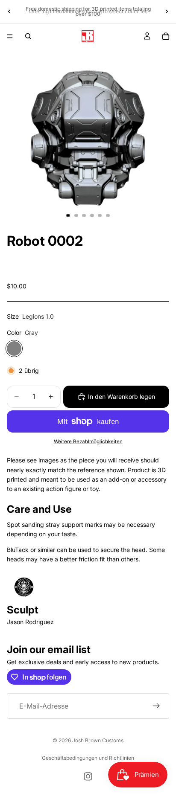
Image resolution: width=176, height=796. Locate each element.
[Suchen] (28, 36)
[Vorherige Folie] (9, 11)
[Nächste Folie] (166, 11)
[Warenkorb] (165, 36)
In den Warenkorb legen (121, 396)
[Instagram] (88, 776)
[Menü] (10, 36)
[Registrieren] (156, 706)
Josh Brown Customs (97, 740)
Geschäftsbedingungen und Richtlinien (88, 758)
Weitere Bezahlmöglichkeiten (88, 441)
